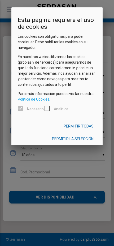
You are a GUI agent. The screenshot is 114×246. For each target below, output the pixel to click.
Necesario (35, 109)
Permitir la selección (73, 138)
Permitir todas (79, 126)
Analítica (61, 109)
